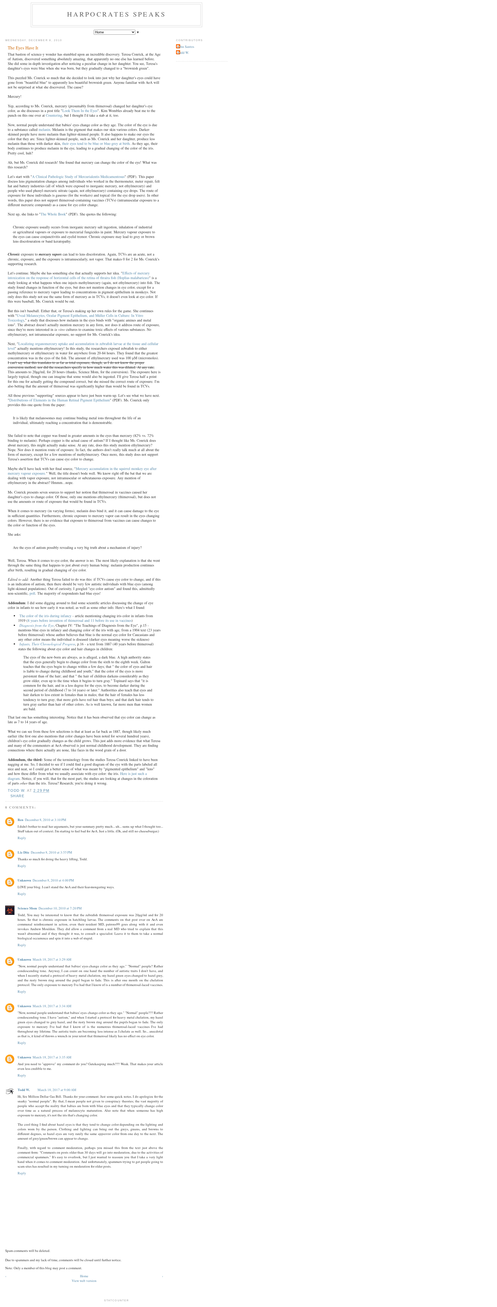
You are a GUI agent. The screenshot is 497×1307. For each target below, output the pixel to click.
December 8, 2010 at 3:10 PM (45, 819)
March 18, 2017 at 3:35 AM (52, 1057)
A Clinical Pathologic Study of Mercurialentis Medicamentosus (78, 176)
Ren (20, 819)
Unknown (24, 880)
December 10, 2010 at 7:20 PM (60, 908)
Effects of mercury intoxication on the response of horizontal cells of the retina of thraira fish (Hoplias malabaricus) (79, 275)
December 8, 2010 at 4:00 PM (53, 880)
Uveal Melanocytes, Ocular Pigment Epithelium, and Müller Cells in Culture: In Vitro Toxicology (75, 318)
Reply (22, 837)
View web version (84, 1280)
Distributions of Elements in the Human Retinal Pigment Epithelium (59, 400)
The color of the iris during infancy (45, 615)
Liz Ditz (23, 852)
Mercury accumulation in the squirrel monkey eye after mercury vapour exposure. (82, 471)
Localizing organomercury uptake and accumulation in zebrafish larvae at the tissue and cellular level (83, 346)
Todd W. (24, 1089)
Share (17, 796)
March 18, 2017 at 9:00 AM (57, 1089)
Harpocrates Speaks (116, 14)
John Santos (185, 46)
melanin (44, 129)
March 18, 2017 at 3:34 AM (52, 1006)
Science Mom (27, 908)
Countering (54, 115)
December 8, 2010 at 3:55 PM (51, 852)
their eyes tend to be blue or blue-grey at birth (96, 143)
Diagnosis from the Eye (36, 625)
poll (32, 593)
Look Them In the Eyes (79, 110)
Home (84, 1276)
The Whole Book (53, 214)
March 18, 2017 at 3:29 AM (52, 959)
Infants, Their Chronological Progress (47, 643)
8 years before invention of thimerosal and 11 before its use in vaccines (79, 620)
